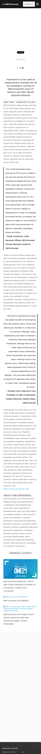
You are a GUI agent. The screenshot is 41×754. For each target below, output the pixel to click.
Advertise (28, 4)
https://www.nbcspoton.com (16, 489)
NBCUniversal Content (8, 752)
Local (23, 752)
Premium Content (10, 748)
